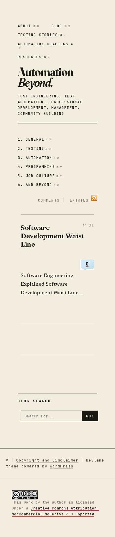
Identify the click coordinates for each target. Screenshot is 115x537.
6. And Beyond (37, 184)
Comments (48, 200)
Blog (59, 25)
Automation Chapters (45, 43)
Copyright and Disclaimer (47, 460)
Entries (79, 200)
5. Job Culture (38, 175)
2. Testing (33, 148)
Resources (32, 57)
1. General (33, 139)
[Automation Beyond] (45, 77)
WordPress (61, 466)
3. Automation (37, 157)
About (27, 25)
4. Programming (38, 166)
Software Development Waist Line (52, 236)
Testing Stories (40, 34)
